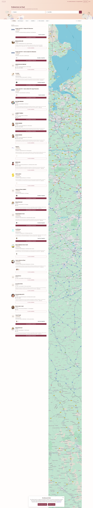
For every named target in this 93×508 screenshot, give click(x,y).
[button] (68, 278)
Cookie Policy (59, 501)
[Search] (80, 12)
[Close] (63, 497)
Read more (40, 107)
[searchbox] (28, 12)
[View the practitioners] (31, 156)
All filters (14, 20)
